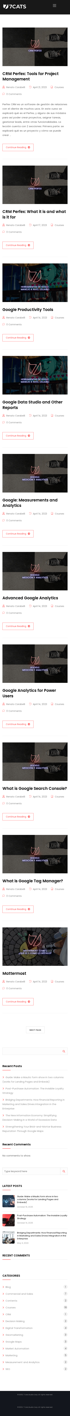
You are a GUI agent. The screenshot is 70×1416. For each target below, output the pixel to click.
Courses (59, 87)
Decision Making (15, 1321)
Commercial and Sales (19, 1294)
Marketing (11, 1355)
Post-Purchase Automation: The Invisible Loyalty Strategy (42, 1217)
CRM (8, 1314)
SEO (8, 1369)
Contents (11, 1300)
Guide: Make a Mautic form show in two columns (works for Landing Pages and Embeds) (37, 1199)
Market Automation (17, 1348)
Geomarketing (14, 1335)
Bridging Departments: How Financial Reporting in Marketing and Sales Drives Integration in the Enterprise (33, 1104)
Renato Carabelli (15, 87)
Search (64, 1051)
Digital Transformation (19, 1328)
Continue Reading (16, 147)
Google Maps (14, 1341)
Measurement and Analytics (23, 1362)
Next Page (35, 1030)
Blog (8, 1287)
